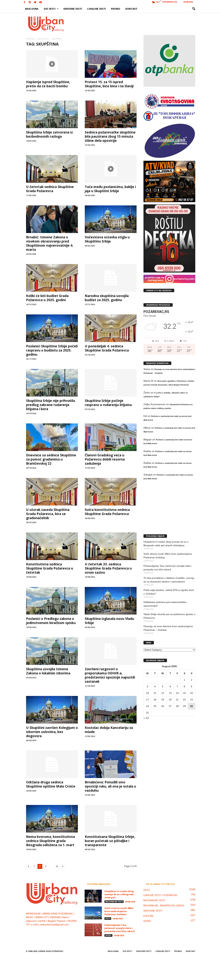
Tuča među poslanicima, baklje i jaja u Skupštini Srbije (110, 189)
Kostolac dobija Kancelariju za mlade (109, 729)
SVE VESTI (49, 8)
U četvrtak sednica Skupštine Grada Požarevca (50, 189)
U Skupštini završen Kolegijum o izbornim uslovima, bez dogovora (52, 731)
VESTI (107, 918)
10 (147, 693)
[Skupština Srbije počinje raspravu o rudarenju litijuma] (111, 383)
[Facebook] (24, 2)
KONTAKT (131, 8)
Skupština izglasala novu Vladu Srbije (109, 620)
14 (177, 693)
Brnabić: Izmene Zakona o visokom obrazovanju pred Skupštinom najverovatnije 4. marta (49, 243)
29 (184, 706)
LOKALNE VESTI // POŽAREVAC (160, 895)
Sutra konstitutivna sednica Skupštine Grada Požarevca (107, 511)
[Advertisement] (136, 24)
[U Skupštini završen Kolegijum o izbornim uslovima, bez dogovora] (52, 710)
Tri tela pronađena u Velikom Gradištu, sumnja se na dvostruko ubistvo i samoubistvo (168, 580)
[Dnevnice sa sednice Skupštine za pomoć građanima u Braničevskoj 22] (52, 437)
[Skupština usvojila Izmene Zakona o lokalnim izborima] (52, 651)
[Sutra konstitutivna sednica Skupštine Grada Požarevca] (111, 492)
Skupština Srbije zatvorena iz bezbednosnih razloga (49, 134)
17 (147, 699)
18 (154, 699)
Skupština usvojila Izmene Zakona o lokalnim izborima (48, 671)
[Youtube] (41, 2)
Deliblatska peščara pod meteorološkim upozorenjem (164, 604)
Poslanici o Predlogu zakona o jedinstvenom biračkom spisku (51, 620)
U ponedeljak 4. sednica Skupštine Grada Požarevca (107, 348)
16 (191, 693)
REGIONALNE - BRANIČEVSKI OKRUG (163, 905)
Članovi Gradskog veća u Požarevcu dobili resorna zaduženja (105, 459)
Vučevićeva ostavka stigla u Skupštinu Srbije (107, 239)
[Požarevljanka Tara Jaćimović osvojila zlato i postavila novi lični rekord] (93, 929)
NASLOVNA (32, 8)
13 (170, 693)
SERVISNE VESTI (72, 8)
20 (170, 699)
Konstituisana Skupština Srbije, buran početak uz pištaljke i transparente (110, 840)
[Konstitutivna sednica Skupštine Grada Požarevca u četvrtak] (52, 546)
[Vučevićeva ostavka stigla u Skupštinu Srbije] (111, 219)
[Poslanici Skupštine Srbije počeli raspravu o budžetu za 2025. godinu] (52, 328)
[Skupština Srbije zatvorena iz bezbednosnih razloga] (52, 114)
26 (162, 706)
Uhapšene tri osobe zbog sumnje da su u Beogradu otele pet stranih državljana (165, 543)
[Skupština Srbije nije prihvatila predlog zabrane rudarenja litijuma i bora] (52, 383)
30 (191, 706)
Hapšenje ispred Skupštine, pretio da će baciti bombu (48, 84)
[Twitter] (35, 2)
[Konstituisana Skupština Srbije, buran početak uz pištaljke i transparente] (111, 819)
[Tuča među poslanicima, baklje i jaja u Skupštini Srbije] (111, 169)
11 (155, 693)
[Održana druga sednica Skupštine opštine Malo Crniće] (52, 764)
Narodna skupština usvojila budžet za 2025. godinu (107, 298)
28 (177, 706)
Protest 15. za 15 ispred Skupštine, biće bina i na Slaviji (109, 84)
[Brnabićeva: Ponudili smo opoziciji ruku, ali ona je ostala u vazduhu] (111, 764)
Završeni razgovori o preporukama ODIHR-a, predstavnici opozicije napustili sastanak (110, 675)
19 (162, 699)
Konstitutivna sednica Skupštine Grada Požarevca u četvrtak (49, 568)
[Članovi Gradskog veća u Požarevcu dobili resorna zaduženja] (111, 437)
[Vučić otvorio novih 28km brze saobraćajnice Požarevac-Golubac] (93, 913)
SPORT (108, 935)
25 (154, 706)
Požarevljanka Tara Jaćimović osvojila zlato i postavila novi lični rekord (167, 568)
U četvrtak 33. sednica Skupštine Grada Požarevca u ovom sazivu (108, 568)
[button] (193, 9)
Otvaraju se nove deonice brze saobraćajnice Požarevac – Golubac (168, 628)
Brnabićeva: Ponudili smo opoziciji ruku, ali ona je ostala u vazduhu (110, 786)
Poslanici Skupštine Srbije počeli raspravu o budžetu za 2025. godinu (52, 350)
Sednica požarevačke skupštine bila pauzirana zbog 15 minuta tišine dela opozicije (110, 136)
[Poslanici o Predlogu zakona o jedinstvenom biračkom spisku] (52, 601)
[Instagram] (30, 2)
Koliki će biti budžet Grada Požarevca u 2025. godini (47, 298)
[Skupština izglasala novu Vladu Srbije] (111, 601)
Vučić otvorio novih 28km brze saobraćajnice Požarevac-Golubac (167, 555)
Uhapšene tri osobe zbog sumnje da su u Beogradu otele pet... (119, 894)
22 (184, 699)
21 (177, 699)
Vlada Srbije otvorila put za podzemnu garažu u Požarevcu (169, 616)
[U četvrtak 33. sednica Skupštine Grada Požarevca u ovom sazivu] (111, 546)
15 (184, 693)
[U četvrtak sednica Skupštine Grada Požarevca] (52, 169)
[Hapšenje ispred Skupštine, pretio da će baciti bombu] (52, 64)
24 (147, 706)
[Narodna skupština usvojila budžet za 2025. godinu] (111, 278)
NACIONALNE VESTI (114, 901)
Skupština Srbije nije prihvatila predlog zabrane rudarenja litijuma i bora (50, 404)
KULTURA (148, 916)
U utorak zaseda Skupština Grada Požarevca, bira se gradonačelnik (47, 513)
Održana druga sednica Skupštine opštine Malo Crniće (50, 784)
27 (170, 706)
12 (162, 693)
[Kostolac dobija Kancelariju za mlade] (111, 710)
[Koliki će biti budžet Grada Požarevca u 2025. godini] (52, 278)
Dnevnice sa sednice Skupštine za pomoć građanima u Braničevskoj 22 (51, 459)
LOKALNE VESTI (96, 8)
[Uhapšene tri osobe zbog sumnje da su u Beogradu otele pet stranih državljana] (93, 896)
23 (191, 699)
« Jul (146, 717)
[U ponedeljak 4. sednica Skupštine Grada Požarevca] (111, 328)
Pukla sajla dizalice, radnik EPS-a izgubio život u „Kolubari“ (168, 592)
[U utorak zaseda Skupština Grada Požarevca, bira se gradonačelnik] (52, 492)
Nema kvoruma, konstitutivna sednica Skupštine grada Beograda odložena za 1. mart (50, 840)
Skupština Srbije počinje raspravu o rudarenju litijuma (108, 402)
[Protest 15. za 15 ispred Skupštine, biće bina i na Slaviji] (111, 64)
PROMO (115, 8)
